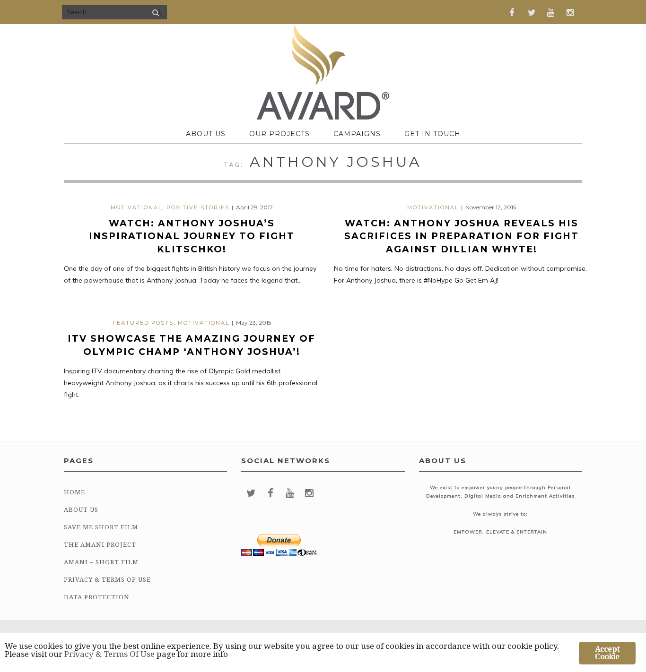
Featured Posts (143, 322)
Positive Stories (197, 207)
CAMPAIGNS (357, 133)
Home (74, 492)
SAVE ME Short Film (101, 527)
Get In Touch (432, 133)
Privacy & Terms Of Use (107, 579)
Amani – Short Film (101, 562)
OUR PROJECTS (279, 133)
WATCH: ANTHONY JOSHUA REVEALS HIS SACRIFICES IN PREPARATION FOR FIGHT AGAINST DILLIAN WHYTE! (461, 236)
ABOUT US (206, 133)
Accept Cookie (607, 653)
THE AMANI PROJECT (100, 544)
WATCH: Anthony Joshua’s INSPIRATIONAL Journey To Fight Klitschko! (192, 236)
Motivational (136, 207)
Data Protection (97, 597)
